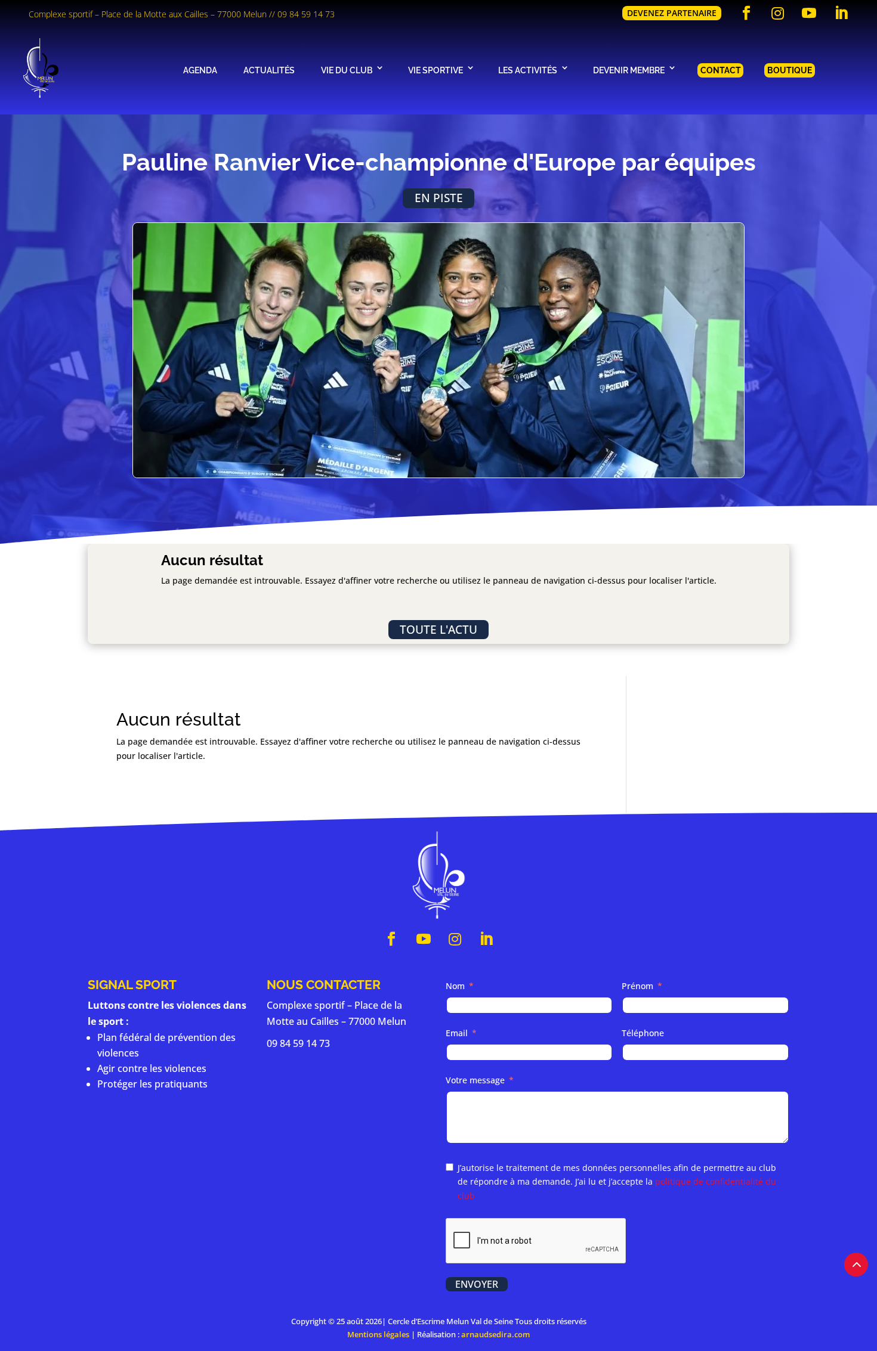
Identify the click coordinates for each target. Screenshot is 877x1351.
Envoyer (476, 1284)
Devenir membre (629, 70)
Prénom (637, 985)
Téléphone (643, 1033)
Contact (720, 70)
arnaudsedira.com (495, 1334)
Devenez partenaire (672, 12)
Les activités (527, 70)
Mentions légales (378, 1334)
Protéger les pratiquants (152, 1083)
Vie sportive (435, 70)
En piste (439, 198)
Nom (455, 985)
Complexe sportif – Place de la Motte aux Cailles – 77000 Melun (148, 14)
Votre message (475, 1080)
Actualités (269, 70)
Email (457, 1033)
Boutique (789, 70)
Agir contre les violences (151, 1068)
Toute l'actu (438, 629)
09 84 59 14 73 (306, 14)
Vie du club (346, 70)
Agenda (200, 70)
